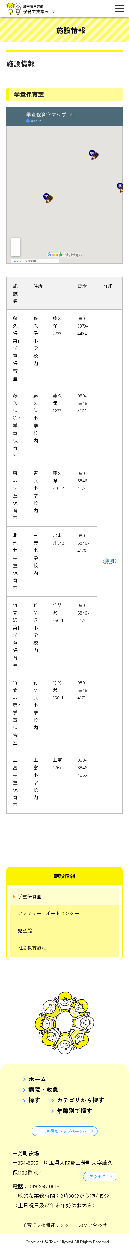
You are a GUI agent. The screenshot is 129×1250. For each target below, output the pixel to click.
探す (34, 1100)
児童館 (25, 930)
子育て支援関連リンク (45, 1224)
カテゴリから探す (80, 1100)
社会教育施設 (32, 947)
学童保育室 (29, 896)
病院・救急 (43, 1089)
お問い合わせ (93, 1224)
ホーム (37, 1079)
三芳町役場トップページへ (62, 1131)
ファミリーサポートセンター (48, 913)
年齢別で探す (74, 1111)
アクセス (98, 1177)
